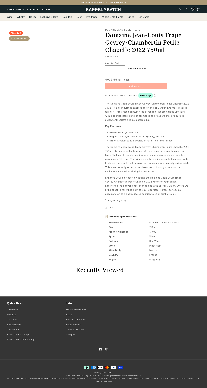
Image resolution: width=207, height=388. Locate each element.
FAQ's (69, 314)
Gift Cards (12, 319)
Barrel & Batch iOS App (18, 334)
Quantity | (109, 63)
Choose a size (112, 56)
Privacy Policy (73, 324)
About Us (11, 314)
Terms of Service (75, 329)
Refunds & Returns (75, 319)
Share (111, 207)
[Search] (180, 9)
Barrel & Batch (107, 373)
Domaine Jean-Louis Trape (122, 30)
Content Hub (13, 329)
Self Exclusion (14, 324)
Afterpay (70, 334)
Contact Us (12, 309)
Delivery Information (76, 309)
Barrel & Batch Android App (21, 339)
